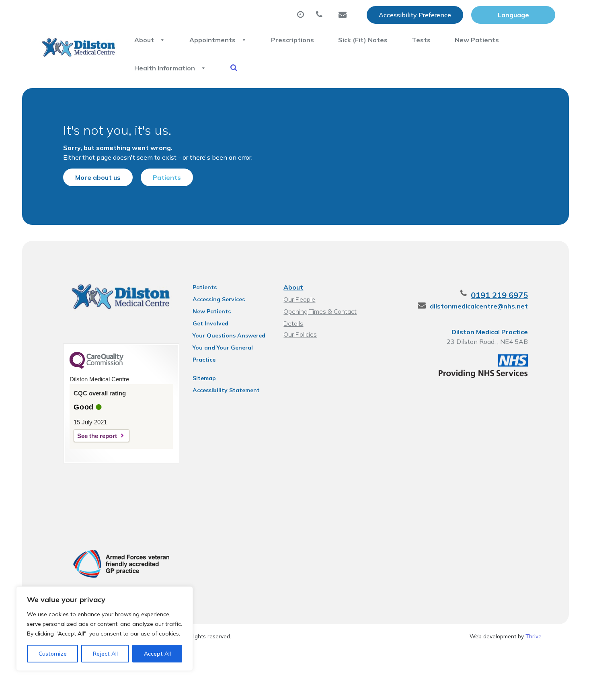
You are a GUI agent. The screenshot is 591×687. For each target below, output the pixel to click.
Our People (299, 299)
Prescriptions (292, 40)
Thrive (533, 636)
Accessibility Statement (226, 390)
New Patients (477, 40)
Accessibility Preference (415, 15)
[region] (104, 628)
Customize (53, 653)
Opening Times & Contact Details (320, 312)
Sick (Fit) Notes (363, 40)
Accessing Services (219, 299)
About (144, 40)
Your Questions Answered (229, 335)
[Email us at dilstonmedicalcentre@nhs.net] (345, 15)
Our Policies (300, 334)
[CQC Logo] (96, 367)
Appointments (212, 40)
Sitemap (204, 378)
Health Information (164, 68)
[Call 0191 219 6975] (321, 15)
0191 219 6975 (499, 295)
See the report (97, 435)
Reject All (105, 653)
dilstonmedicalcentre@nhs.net (479, 306)
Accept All (157, 653)
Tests (421, 40)
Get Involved (210, 323)
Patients (167, 177)
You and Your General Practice (223, 349)
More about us (98, 177)
